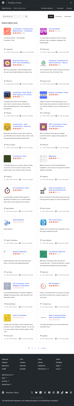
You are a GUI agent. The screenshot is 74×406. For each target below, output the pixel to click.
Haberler (4, 362)
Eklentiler (23, 366)
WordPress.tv (43, 369)
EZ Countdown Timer (21, 188)
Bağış (58, 366)
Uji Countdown (54, 29)
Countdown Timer (20, 156)
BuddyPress (7, 384)
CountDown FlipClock (57, 252)
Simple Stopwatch (20, 252)
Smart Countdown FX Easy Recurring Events (57, 189)
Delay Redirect (18, 220)
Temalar (22, 362)
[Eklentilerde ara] (26, 16)
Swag (58, 369)
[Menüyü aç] (71, 2)
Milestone (52, 156)
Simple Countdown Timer (58, 92)
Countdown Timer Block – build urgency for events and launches (22, 93)
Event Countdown (19, 315)
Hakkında (5, 359)
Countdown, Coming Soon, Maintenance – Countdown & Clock (23, 30)
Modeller (23, 369)
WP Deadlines (54, 283)
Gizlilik (4, 369)
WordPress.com (8, 375)
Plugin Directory (6, 8)
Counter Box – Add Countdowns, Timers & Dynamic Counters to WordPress (21, 125)
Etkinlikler (59, 362)
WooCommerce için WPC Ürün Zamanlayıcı (21, 62)
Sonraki (43, 348)
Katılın (58, 359)
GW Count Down (55, 220)
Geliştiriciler (41, 366)
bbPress (5, 381)
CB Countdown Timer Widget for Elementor (21, 285)
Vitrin (21, 359)
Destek (40, 362)
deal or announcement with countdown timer (57, 316)
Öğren (40, 359)
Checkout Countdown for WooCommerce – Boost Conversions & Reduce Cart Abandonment (59, 62)
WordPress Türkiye (12, 392)
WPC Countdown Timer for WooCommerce (58, 125)
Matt (4, 378)
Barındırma (5, 366)
